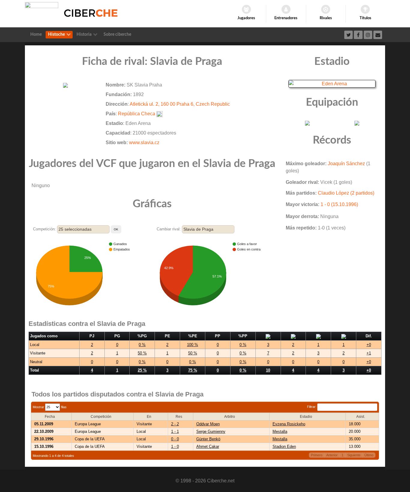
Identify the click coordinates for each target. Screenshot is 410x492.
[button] (116, 229)
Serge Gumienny (210, 431)
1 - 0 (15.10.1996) (339, 204)
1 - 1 (175, 431)
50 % (142, 353)
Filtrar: (312, 406)
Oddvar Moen (208, 424)
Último (368, 455)
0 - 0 (175, 439)
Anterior (332, 455)
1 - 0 (175, 446)
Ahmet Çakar (207, 446)
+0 (368, 344)
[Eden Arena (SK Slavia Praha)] (331, 83)
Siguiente (353, 455)
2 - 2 (175, 424)
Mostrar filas (50, 407)
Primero (316, 455)
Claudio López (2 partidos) (346, 193)
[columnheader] (51, 416)
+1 (368, 353)
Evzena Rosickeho (289, 424)
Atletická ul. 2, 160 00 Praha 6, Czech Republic (180, 104)
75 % (192, 370)
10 (268, 370)
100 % (192, 344)
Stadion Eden (284, 446)
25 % (142, 370)
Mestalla (280, 431)
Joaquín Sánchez (346, 163)
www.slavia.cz (144, 142)
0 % (142, 344)
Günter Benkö (208, 439)
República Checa (136, 113)
